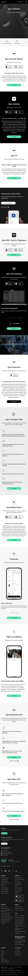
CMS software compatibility (20, 917)
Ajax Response (17, 884)
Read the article (4, 207)
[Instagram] (9, 871)
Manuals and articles (19, 906)
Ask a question (5, 855)
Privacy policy (11, 967)
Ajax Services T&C (4, 972)
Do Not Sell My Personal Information (7, 970)
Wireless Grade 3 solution (5, 913)
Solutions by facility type (5, 908)
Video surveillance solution (6, 916)
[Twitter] (13, 871)
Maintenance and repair (19, 908)
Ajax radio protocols (4, 893)
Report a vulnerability (18, 967)
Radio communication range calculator (20, 926)
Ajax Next (2, 958)
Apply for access (13, 760)
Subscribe (4, 833)
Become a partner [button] (8, 203)
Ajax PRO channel (4, 960)
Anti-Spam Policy (18, 970)
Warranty (18, 972)
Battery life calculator (19, 924)
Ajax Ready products (4, 889)
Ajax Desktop (17, 881)
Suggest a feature (6, 866)
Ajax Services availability (19, 919)
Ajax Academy (17, 951)
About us (2, 951)
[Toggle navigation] (26, 2)
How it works (3, 923)
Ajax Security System (19, 877)
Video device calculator (19, 922)
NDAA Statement (12, 968)
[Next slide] (27, 42)
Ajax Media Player (18, 891)
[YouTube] (5, 871)
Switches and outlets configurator (19, 929)
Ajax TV (16, 886)
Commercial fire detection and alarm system (6, 911)
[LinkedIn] (16, 871)
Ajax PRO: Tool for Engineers (20, 879)
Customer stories (4, 906)
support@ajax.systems (7, 851)
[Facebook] (2, 871)
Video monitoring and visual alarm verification (20, 942)
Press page (3, 953)
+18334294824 (5, 850)
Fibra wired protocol (4, 891)
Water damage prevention (5, 919)
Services (2, 886)
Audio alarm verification (19, 944)
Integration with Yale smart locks (7, 918)
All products (3, 884)
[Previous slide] (1, 42)
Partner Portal (17, 953)
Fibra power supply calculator (20, 931)
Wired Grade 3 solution (5, 914)
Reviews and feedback (5, 961)
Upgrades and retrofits (5, 921)
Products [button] (20, 1)
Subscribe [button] (4, 843)
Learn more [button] (14, 85)
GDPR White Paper (4, 968)
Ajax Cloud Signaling (18, 889)
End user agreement (12, 972)
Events (2, 955)
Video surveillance (4, 879)
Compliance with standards (20, 910)
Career (2, 956)
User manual (16, 323)
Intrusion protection (4, 877)
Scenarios (17, 893)
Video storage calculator (19, 920)
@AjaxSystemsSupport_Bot (7, 853)
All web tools (17, 933)
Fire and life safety (4, 881)
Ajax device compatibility (19, 915)
